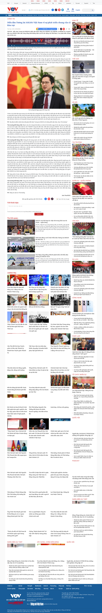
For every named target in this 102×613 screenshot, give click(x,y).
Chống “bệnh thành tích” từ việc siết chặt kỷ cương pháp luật (38, 534)
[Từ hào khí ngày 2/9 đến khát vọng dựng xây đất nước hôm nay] (60, 380)
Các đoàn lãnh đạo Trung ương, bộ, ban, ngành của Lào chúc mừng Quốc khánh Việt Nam (60, 326)
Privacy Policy (28, 211)
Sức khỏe (78, 15)
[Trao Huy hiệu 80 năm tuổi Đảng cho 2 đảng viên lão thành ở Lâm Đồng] (60, 504)
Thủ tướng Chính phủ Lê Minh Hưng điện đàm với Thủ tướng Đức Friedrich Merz (60, 455)
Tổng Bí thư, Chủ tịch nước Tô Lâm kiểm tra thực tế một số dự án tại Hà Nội (38, 370)
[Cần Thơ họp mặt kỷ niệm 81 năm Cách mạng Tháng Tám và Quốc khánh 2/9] (60, 524)
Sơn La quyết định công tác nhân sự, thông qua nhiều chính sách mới (37, 514)
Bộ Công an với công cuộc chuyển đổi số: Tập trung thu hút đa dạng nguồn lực (38, 289)
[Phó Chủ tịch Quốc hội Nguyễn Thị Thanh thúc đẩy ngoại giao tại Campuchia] (17, 445)
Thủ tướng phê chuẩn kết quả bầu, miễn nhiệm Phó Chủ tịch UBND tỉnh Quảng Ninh (84, 408)
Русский (78, 3)
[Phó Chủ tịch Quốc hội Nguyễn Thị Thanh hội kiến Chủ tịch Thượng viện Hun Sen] (17, 465)
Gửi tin (39, 214)
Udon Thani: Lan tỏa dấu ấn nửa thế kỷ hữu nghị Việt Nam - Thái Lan (17, 326)
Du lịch (75, 259)
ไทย (94, 3)
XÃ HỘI (74, 102)
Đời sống (83, 15)
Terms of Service (36, 211)
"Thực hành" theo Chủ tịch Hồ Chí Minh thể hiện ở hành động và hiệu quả (17, 433)
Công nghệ (72, 15)
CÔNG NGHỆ (76, 297)
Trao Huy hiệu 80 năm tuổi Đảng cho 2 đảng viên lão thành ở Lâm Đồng (59, 514)
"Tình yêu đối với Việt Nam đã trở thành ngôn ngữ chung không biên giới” (16, 534)
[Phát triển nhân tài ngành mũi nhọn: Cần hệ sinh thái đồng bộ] (17, 299)
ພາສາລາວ (68, 3)
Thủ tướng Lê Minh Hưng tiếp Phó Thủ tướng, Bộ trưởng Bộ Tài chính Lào (16, 494)
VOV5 (55, 1)
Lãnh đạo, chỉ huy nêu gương (60, 407)
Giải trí (92, 15)
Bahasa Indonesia (35, 3)
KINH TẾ (75, 20)
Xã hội (20, 15)
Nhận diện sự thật (79, 499)
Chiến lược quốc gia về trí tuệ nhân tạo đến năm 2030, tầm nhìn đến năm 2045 (60, 433)
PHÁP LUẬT (76, 336)
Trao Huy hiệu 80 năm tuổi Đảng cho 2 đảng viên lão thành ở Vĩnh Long (15, 289)
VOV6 (61, 1)
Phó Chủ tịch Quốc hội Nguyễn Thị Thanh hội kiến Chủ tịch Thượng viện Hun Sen (16, 475)
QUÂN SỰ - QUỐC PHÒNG (81, 180)
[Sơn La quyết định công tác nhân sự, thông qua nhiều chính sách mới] (39, 504)
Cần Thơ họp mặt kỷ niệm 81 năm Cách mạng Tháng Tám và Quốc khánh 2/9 (60, 534)
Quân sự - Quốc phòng (72, 588)
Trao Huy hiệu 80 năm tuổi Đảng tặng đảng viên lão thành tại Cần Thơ (38, 390)
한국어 (60, 3)
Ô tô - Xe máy (57, 15)
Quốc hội (76, 417)
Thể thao (51, 15)
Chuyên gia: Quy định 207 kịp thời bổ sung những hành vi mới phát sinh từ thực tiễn (60, 289)
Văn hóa (88, 15)
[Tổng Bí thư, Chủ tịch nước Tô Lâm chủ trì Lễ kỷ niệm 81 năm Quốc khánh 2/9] (39, 445)
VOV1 (32, 1)
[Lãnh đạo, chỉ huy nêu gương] (60, 400)
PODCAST (75, 461)
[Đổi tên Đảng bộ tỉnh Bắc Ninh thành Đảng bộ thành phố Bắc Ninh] (17, 380)
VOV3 (43, 1)
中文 (8, 3)
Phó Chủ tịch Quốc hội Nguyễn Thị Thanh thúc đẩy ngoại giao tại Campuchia (17, 455)
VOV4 (49, 1)
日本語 (46, 3)
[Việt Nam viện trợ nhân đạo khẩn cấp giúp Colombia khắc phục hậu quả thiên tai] (39, 339)
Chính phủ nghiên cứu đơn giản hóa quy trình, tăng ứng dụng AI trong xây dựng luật (60, 475)
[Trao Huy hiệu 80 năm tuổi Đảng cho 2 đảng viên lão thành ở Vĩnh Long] (17, 280)
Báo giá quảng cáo (31, 600)
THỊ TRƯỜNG (77, 142)
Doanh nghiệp (65, 15)
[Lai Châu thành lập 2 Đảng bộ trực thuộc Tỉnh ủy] (60, 485)
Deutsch (25, 3)
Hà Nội (23, 10)
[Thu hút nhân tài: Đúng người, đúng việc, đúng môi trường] (17, 360)
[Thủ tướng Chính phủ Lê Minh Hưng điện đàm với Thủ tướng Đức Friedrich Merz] (60, 445)
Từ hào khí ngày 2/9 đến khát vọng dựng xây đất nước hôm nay (60, 390)
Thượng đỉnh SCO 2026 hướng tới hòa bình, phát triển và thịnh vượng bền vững (83, 97)
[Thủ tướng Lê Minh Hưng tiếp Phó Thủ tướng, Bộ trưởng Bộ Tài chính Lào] (17, 485)
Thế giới (25, 15)
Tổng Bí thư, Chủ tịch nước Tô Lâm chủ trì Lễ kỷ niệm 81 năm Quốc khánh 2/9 (38, 455)
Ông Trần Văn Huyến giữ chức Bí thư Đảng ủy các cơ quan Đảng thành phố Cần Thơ (16, 514)
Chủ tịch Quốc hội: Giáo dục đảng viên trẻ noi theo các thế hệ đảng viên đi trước (60, 370)
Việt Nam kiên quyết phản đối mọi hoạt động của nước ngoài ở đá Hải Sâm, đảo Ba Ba (39, 494)
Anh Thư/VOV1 (66, 195)
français (16, 3)
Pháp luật (46, 15)
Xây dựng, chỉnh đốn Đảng (48, 542)
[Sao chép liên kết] (66, 29)
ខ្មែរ (53, 3)
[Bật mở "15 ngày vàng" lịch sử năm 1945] (60, 299)
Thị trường (40, 15)
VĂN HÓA (75, 221)
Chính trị (16, 15)
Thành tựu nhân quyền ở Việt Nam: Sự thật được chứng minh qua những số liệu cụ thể (84, 521)
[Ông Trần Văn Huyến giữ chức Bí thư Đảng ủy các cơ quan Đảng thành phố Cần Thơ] (17, 504)
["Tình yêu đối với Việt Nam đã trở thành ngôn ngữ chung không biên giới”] (17, 524)
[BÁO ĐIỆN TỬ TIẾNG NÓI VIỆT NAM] (12, 10)
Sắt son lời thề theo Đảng (37, 307)
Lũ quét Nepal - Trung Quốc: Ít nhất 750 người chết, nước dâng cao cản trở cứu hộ (84, 83)
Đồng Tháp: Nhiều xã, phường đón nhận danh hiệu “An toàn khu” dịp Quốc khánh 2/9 (84, 402)
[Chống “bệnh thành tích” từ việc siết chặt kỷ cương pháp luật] (39, 524)
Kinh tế (35, 15)
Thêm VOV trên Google (63, 199)
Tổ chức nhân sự (79, 374)
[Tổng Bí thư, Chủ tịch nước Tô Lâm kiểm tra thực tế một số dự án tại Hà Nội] (39, 360)
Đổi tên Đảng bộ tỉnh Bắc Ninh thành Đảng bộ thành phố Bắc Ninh (16, 390)
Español (86, 3)
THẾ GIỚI (75, 59)
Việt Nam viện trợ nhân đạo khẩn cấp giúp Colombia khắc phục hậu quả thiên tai (38, 348)
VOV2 (38, 1)
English (78, 10)
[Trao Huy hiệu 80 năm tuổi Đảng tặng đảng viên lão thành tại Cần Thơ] (39, 380)
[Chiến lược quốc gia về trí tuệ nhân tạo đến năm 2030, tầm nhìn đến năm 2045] (60, 424)
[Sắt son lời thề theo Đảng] (39, 299)
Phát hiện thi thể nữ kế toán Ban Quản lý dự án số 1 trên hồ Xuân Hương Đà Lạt (84, 133)
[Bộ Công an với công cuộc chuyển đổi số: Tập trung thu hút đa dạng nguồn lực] (39, 280)
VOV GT (67, 1)
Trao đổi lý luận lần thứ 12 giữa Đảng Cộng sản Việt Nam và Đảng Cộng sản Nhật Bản (38, 475)
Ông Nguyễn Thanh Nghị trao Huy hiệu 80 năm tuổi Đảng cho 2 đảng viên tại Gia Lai (60, 348)
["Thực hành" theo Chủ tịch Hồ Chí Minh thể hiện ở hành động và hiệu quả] (17, 424)
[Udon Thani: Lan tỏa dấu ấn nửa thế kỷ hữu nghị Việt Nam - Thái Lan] (17, 317)
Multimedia (30, 15)
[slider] (40, 45)
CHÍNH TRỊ (11, 19)
